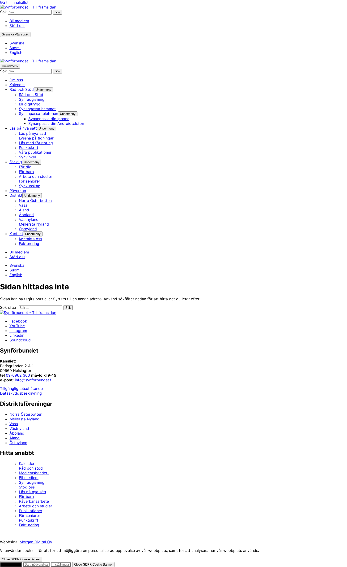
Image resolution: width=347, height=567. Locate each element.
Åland (14, 438)
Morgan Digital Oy (36, 542)
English (15, 52)
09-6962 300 (18, 375)
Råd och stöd (31, 468)
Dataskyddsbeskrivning (21, 393)
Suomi (15, 47)
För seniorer (29, 515)
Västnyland (19, 428)
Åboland (16, 433)
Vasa (13, 423)
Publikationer (30, 510)
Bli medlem (19, 20)
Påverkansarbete (34, 501)
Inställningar (61, 564)
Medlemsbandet (34, 473)
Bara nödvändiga (36, 564)
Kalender (26, 463)
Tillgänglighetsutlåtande (21, 388)
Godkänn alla (11, 564)
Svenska (16, 43)
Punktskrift (28, 520)
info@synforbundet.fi (33, 380)
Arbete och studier (35, 506)
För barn (26, 496)
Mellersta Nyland (24, 419)
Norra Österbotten (25, 414)
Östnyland (18, 442)
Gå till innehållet (14, 2)
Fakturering (29, 525)
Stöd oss (17, 25)
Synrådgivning (31, 482)
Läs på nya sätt (32, 491)
